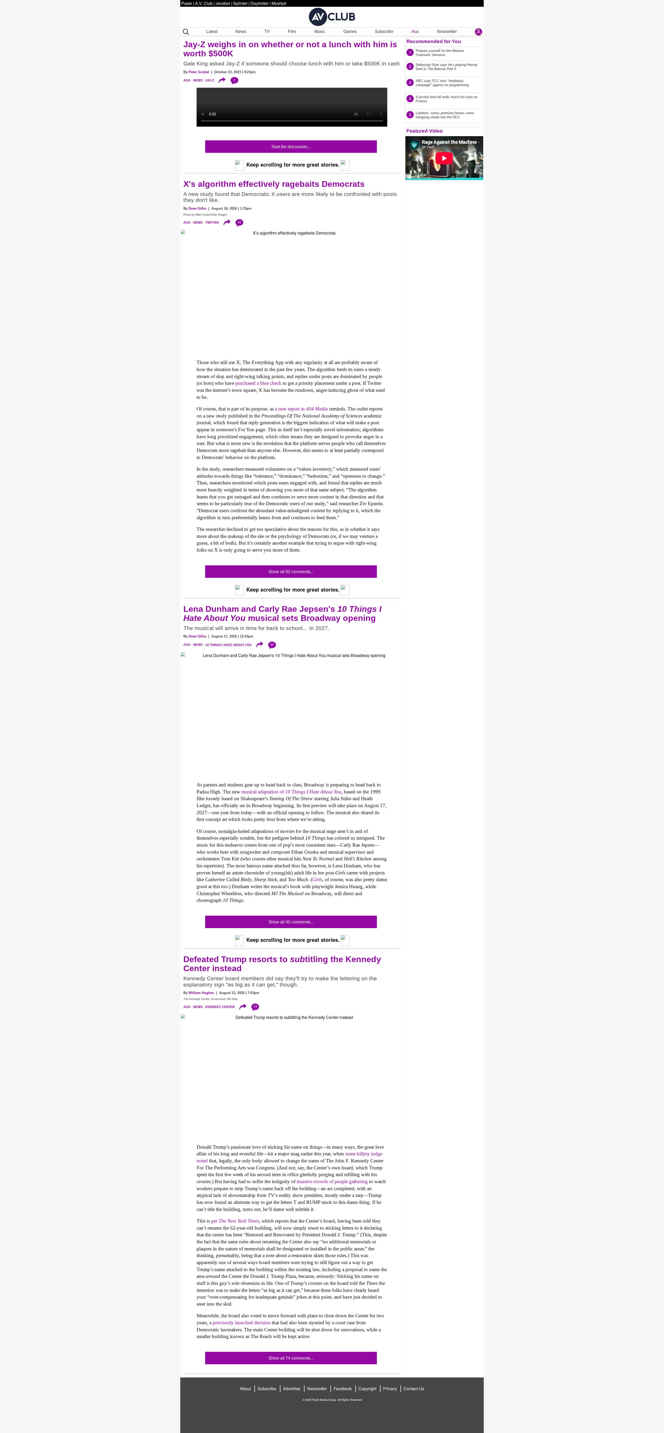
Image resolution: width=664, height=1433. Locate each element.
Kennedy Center (220, 1007)
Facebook (343, 1388)
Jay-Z (209, 80)
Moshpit (279, 3)
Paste (186, 3)
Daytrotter (259, 3)
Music (319, 31)
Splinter (240, 3)
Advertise (291, 1388)
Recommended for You (433, 41)
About (245, 1388)
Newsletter (447, 31)
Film (292, 31)
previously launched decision (242, 1322)
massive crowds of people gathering (332, 1181)
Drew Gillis (197, 208)
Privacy (390, 1388)
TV (267, 31)
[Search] (185, 32)
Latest (211, 31)
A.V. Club (203, 3)
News (241, 31)
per (235, 1221)
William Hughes (201, 993)
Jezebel (223, 3)
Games (350, 31)
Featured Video (424, 131)
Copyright (367, 1388)
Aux (415, 31)
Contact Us (414, 1388)
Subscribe (384, 31)
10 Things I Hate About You (228, 645)
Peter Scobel (199, 72)
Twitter (212, 222)
